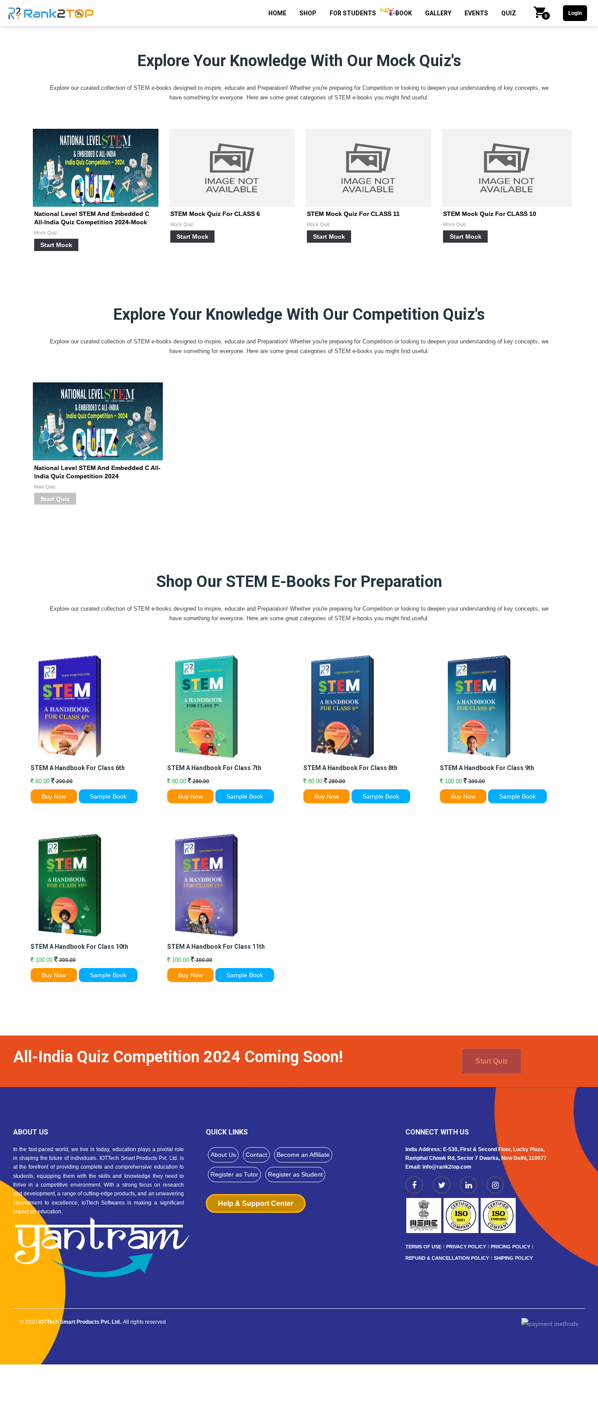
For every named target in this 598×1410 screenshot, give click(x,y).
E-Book (400, 13)
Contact (256, 1154)
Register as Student (295, 1174)
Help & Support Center (255, 1203)
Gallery (438, 13)
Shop (308, 13)
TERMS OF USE (423, 1246)
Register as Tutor (234, 1174)
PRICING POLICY (510, 1246)
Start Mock (56, 244)
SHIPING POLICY (513, 1258)
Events (476, 13)
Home (277, 13)
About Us (223, 1154)
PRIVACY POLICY (466, 1246)
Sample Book (108, 796)
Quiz (508, 13)
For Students (353, 13)
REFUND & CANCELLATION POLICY (447, 1258)
